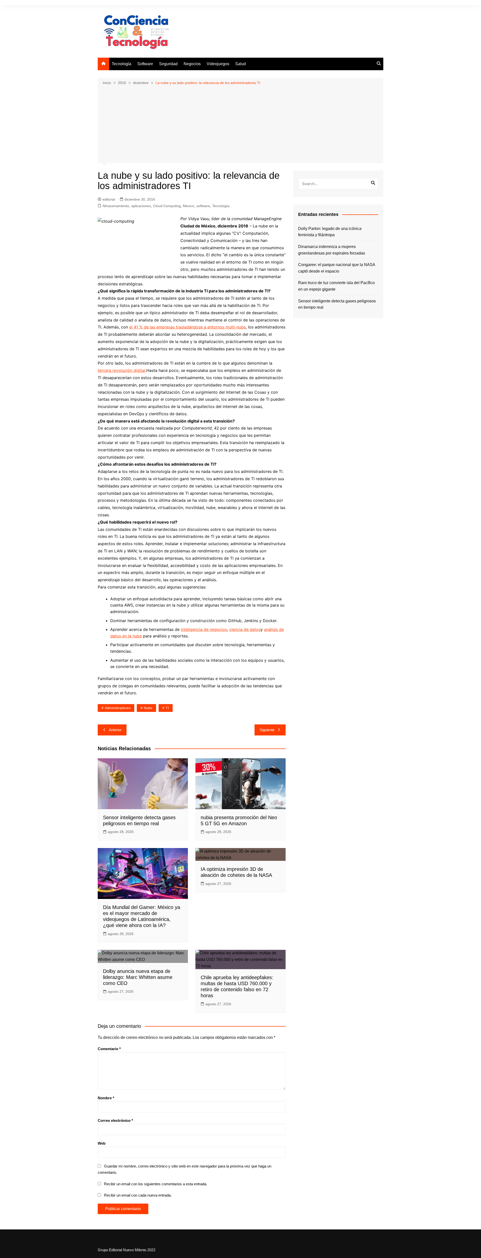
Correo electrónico (115, 1120)
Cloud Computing (167, 206)
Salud (240, 64)
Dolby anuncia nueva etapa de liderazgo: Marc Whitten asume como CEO (137, 977)
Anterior (115, 730)
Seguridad (168, 64)
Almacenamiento (115, 206)
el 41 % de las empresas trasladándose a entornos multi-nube (187, 326)
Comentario (109, 1049)
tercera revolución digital (121, 370)
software (203, 206)
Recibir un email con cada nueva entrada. (138, 1195)
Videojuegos (218, 64)
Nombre (106, 1098)
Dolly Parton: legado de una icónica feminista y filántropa (330, 231)
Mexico (188, 206)
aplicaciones (141, 206)
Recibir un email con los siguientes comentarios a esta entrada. (155, 1184)
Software (145, 64)
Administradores (118, 708)
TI (167, 708)
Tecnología (121, 64)
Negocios (192, 64)
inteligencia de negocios (204, 629)
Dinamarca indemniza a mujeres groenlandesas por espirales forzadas (331, 249)
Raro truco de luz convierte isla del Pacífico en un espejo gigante (336, 286)
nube (148, 708)
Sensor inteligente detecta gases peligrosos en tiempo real (337, 304)
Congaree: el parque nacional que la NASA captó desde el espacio (336, 268)
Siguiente (267, 730)
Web (101, 1143)
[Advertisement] (240, 124)
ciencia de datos (245, 629)
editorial (108, 199)
